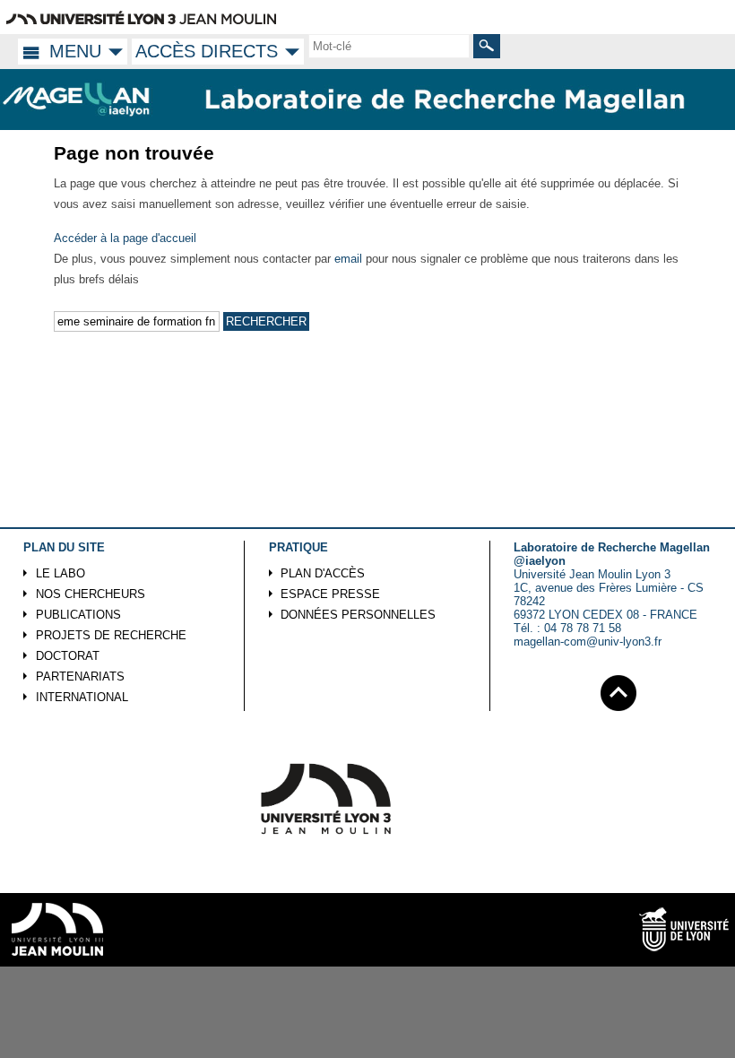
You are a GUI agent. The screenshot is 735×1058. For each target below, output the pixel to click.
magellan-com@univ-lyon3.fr (588, 641)
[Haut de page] (618, 690)
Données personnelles (358, 614)
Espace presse (330, 594)
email (348, 258)
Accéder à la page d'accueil (125, 238)
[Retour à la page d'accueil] (77, 100)
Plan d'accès (323, 573)
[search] (389, 45)
